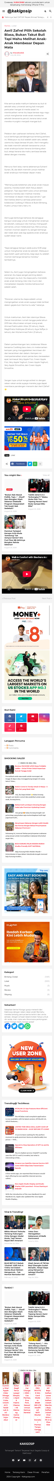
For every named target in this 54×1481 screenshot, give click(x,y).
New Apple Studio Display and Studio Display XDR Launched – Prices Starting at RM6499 (31, 1186)
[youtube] (24, 1460)
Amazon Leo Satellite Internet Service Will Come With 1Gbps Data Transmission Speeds (31, 1165)
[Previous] (47, 17)
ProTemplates (41, 1477)
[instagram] (30, 1460)
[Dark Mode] (45, 11)
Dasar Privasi (33, 1472)
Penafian (45, 1472)
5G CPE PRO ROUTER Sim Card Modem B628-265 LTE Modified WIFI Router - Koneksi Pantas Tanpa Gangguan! (37, 1409)
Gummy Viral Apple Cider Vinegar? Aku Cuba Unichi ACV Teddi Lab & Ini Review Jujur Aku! (5, 1403)
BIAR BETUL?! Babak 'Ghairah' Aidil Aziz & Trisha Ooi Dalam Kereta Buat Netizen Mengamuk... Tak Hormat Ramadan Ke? (14, 1269)
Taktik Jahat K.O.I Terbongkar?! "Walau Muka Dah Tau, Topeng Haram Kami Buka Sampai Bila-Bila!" (38, 500)
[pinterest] (41, 1460)
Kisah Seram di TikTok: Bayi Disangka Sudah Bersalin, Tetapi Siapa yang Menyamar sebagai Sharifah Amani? (38, 1269)
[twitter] (19, 1460)
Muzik (27, 986)
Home (7, 26)
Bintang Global (27, 977)
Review (27, 990)
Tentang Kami (19, 1472)
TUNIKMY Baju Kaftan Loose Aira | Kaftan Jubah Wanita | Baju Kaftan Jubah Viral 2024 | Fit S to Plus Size (48, 1405)
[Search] (50, 11)
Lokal (14, 26)
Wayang (27, 994)
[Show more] (40, 464)
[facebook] (13, 1460)
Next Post (46, 598)
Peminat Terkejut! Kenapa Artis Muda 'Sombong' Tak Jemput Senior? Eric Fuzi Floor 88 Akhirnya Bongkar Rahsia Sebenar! (14, 538)
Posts (10, 745)
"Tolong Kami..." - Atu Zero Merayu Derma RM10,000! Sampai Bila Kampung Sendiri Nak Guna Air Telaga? (38, 1348)
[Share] (48, 54)
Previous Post (9, 598)
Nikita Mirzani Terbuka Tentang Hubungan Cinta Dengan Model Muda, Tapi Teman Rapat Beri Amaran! (25, 17)
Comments (13, 748)
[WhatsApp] (35, 464)
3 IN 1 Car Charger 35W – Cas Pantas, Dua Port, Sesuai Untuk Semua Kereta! (27, 1399)
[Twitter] (30, 464)
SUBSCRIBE (19, 2)
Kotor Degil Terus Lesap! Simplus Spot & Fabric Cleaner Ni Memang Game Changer (16, 1403)
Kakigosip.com (28, 1477)
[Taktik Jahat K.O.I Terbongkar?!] (39, 1298)
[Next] (51, 17)
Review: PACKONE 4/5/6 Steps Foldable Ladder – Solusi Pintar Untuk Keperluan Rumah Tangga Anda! (30, 768)
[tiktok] (35, 1460)
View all (46, 475)
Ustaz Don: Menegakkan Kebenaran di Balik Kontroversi (37, 1234)
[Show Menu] (3, 11)
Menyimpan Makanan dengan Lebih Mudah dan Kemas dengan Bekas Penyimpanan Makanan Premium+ (31, 825)
